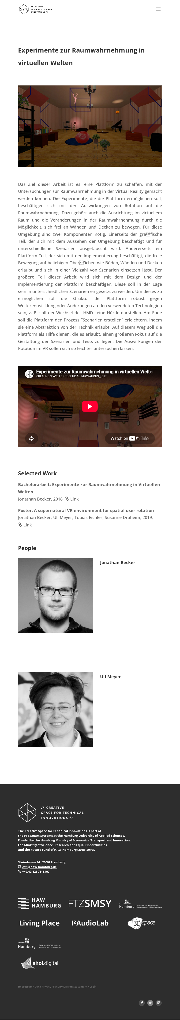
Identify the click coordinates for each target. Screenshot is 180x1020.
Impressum (25, 986)
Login (93, 986)
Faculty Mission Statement (70, 986)
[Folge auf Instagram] (158, 1003)
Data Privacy (43, 986)
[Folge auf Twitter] (150, 1003)
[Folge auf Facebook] (142, 1003)
